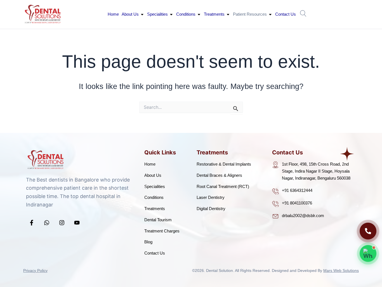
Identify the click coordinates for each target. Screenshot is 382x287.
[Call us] (368, 231)
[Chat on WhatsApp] (368, 253)
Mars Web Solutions (341, 270)
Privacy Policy (35, 270)
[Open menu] (303, 13)
